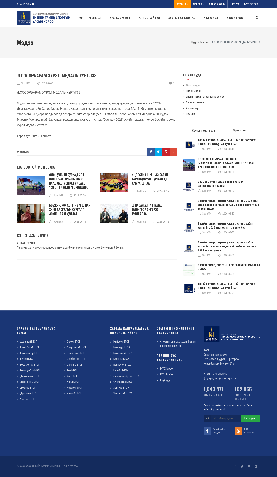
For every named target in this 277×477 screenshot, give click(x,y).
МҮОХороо (166, 368)
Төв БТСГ (72, 370)
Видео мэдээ (193, 91)
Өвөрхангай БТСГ (76, 347)
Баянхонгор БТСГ (30, 353)
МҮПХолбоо (167, 374)
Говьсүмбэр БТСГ (30, 370)
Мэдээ (204, 42)
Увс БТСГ (72, 376)
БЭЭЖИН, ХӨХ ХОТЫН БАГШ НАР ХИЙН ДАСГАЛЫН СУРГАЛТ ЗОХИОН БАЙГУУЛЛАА (69, 209)
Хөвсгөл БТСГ (74, 387)
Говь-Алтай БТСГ (30, 364)
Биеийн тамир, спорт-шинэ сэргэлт (206, 96)
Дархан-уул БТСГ (30, 376)
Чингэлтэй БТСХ (122, 393)
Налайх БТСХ (120, 370)
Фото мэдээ (193, 85)
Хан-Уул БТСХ (121, 387)
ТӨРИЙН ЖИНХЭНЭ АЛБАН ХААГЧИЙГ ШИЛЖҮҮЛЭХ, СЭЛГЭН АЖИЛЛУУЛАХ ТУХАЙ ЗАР (227, 142)
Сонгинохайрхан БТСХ (126, 376)
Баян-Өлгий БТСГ (30, 347)
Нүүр (80, 18)
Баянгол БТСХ (121, 358)
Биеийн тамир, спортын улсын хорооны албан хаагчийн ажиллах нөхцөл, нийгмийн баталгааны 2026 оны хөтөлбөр (227, 246)
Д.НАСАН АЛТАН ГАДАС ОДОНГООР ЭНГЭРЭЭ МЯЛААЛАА (147, 209)
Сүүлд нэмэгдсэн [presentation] (203, 130)
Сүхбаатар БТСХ (122, 381)
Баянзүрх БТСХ (122, 364)
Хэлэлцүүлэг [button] (236, 18)
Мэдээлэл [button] (211, 18)
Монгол (197, 4)
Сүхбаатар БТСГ (76, 358)
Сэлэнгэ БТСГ (75, 364)
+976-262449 (29, 4)
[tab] (203, 130)
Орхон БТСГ (73, 341)
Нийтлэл (190, 114)
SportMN (206, 149)
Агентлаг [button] (95, 18)
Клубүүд (165, 380)
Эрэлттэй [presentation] (239, 130)
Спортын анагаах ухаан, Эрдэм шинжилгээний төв (178, 344)
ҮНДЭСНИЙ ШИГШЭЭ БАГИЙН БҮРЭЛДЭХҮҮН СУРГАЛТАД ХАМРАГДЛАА (150, 179)
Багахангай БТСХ (123, 353)
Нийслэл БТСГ (121, 341)
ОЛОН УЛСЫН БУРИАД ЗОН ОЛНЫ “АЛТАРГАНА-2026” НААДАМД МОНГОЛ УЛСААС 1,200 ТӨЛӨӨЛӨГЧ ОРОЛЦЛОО (68, 181)
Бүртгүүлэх (251, 4)
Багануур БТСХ (121, 347)
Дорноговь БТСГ (29, 381)
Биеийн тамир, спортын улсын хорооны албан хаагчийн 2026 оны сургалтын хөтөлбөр (225, 225)
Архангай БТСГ (28, 341)
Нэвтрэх (235, 4)
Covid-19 (181, 4)
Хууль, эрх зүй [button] (120, 18)
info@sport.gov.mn (225, 378)
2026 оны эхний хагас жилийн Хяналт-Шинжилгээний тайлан (221, 184)
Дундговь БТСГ (29, 393)
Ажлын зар (192, 108)
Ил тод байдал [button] (150, 18)
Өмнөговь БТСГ (75, 353)
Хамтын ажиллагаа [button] (182, 18)
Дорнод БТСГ (28, 387)
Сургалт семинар (195, 102)
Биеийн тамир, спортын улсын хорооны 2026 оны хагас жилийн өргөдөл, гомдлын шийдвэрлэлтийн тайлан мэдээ (228, 204)
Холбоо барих (217, 4)
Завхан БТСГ (27, 399)
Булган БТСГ (27, 358)
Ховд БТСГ (73, 381)
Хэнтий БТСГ (74, 393)
